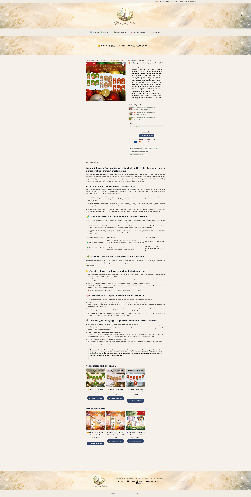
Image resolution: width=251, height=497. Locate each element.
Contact (137, 478)
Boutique (93, 60)
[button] (248, 16)
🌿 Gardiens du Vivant (119, 32)
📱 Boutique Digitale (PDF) (103, 60)
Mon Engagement (158, 478)
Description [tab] (89, 162)
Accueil (88, 60)
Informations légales (122, 478)
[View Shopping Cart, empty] (244, 15)
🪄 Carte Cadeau (155, 32)
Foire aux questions (146, 478)
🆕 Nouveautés (94, 32)
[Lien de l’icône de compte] (241, 15)
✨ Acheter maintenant (146, 135)
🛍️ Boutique (104, 32)
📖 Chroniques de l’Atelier (138, 32)
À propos (131, 478)
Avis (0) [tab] (96, 162)
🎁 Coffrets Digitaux (116, 60)
